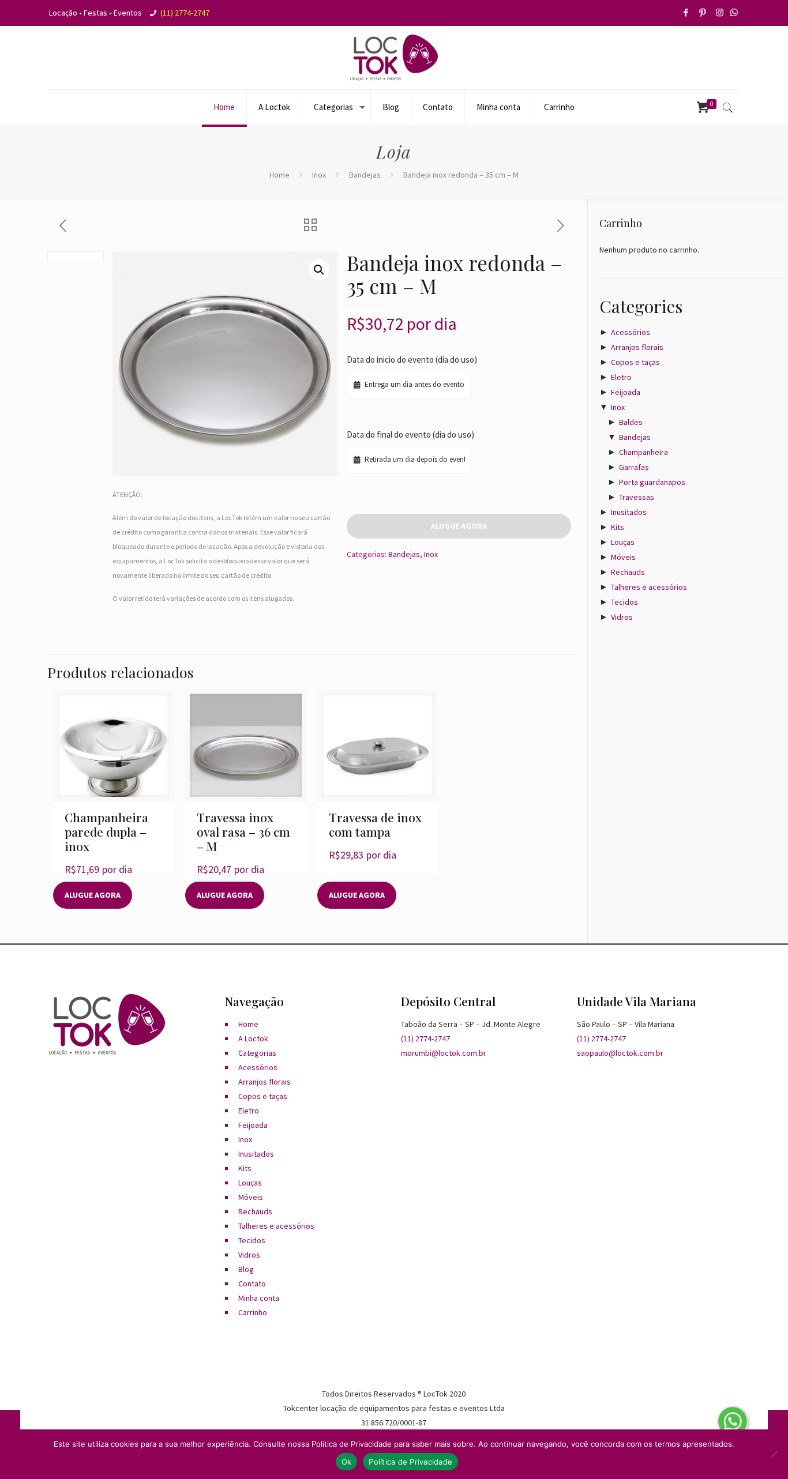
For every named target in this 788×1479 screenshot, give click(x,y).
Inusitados (629, 512)
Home (279, 175)
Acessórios (630, 332)
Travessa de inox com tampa (375, 824)
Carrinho (252, 1312)
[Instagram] (720, 12)
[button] (319, 269)
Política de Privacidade (410, 1461)
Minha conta (258, 1298)
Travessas (636, 497)
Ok (347, 1461)
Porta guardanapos (652, 482)
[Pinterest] (703, 12)
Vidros (622, 617)
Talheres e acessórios (649, 587)
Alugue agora (459, 526)
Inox (319, 175)
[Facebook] (686, 12)
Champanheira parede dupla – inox (106, 831)
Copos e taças (635, 362)
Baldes (631, 422)
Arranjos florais (637, 347)
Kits (617, 527)
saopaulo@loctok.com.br (620, 1053)
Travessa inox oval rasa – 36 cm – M (243, 831)
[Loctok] (394, 57)
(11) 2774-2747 (184, 12)
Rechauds (628, 572)
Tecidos (624, 602)
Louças (623, 542)
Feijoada (625, 392)
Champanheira (643, 452)
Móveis (623, 557)
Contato (252, 1283)
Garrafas (634, 467)
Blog (246, 1269)
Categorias (257, 1053)
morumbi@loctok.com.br (443, 1053)
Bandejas (365, 175)
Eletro (621, 377)
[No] (773, 1454)
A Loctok (253, 1038)
